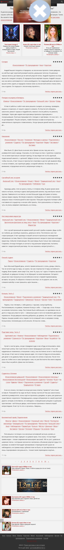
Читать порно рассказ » (53, 91)
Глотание (28, 429)
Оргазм (52, 101)
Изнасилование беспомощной (14, 380)
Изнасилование (18, 65)
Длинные (48, 426)
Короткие (47, 65)
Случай (46, 382)
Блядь (58, 101)
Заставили (54, 142)
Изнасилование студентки (35, 380)
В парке (37, 385)
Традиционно (19, 300)
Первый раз (26, 426)
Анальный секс (8, 181)
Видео (46, 142)
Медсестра (32, 225)
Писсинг (21, 140)
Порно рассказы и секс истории (34, 545)
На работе (53, 338)
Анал (41, 65)
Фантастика (43, 424)
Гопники (50, 380)
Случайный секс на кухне (11, 178)
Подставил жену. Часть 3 (11, 332)
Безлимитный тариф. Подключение (14, 417)
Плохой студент (7, 258)
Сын (43, 184)
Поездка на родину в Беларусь (13, 98)
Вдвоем (14, 382)
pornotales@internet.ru (37, 548)
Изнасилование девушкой (14, 377)
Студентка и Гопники (9, 373)
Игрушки (36, 429)
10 (45, 461)
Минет (37, 181)
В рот (56, 380)
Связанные (29, 300)
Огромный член (37, 421)
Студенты (17, 142)
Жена (46, 338)
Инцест (30, 181)
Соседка (5, 62)
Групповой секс (20, 220)
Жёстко (41, 426)
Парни (10, 261)
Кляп (50, 300)
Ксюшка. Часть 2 (8, 293)
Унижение (28, 140)
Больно (37, 300)
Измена (6, 101)
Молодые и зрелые (41, 140)
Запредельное (18, 424)
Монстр (8, 421)
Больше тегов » (32, 541)
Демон (14, 421)
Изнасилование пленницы (48, 377)
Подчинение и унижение (32, 297)
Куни (52, 429)
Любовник (37, 184)
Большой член (42, 101)
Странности (16, 338)
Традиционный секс (48, 181)
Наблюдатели (42, 336)
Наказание (6, 136)
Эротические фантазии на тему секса (17, 222)
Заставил (32, 145)
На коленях (57, 300)
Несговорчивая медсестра (11, 216)
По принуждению (32, 65)
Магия (46, 421)
